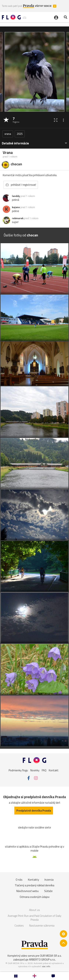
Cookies (19, 925)
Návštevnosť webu (27, 891)
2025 (20, 134)
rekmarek (17, 218)
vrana (7, 134)
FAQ (44, 770)
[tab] (34, 141)
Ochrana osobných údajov (34, 897)
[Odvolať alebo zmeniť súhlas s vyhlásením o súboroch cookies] (63, 934)
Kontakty (33, 880)
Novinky (34, 770)
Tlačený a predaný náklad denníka (34, 885)
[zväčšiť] (55, 120)
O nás (19, 880)
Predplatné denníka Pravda (33, 810)
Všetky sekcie (43, 6)
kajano (16, 207)
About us (34, 910)
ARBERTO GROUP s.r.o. (42, 959)
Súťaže (48, 891)
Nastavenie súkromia (41, 925)
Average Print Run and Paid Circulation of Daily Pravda (34, 918)
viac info (46, 966)
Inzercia (49, 880)
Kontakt (54, 770)
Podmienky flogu (18, 770)
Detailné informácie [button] (15, 143)
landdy (16, 196)
